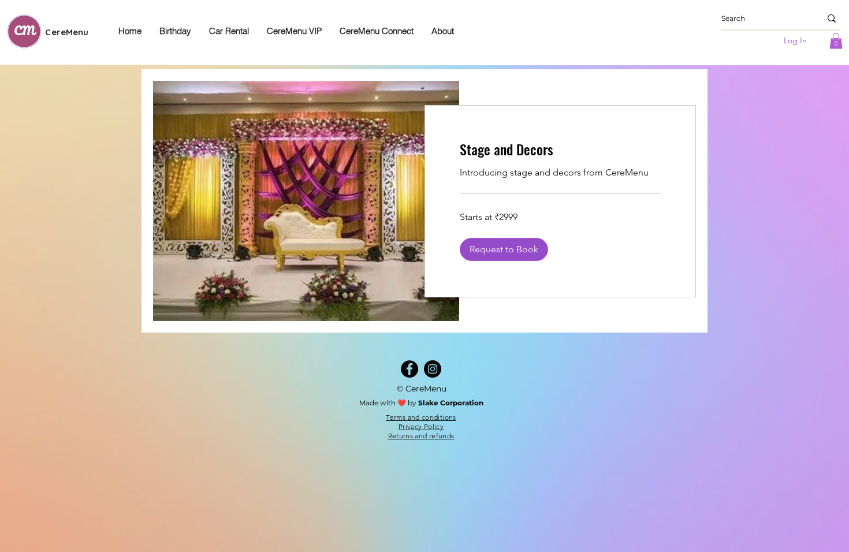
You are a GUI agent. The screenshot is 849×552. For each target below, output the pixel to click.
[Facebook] (409, 369)
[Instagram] (432, 369)
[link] (560, 149)
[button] (836, 41)
